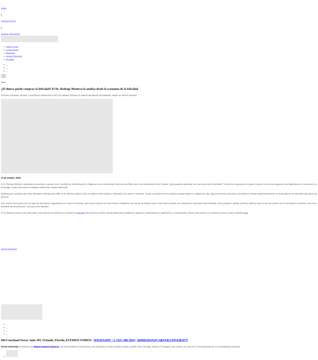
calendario (81, 213)
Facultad (10, 59)
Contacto (5, 218)
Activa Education (9, 249)
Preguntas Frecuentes (159, 233)
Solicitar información (10, 34)
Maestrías (10, 53)
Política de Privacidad (11, 290)
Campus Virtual (8, 21)
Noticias (5, 223)
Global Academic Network (46, 346)
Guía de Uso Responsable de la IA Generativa (159, 280)
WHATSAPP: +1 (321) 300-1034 (114, 340)
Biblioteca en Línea (10, 243)
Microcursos (159, 259)
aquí (246, 213)
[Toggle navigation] (3, 76)
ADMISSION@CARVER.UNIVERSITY (162, 340)
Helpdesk (5, 264)
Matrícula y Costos (10, 275)
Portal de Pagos (8, 228)
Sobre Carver (12, 46)
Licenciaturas (12, 50)
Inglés (3, 8)
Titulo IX (5, 269)
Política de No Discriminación (14, 285)
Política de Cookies (10, 295)
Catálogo (159, 300)
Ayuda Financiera (14, 56)
